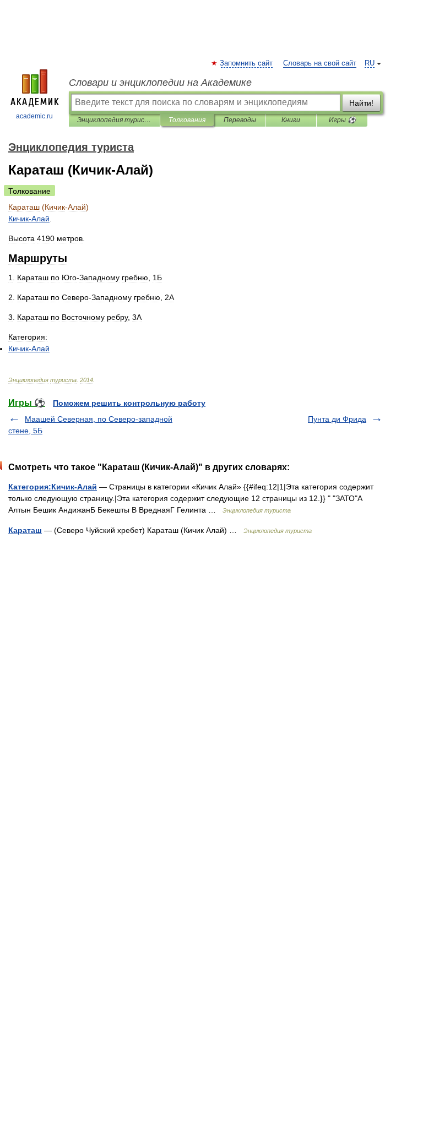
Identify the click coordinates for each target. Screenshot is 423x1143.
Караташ (25, 530)
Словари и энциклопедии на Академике (160, 82)
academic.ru (34, 116)
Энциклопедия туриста (114, 120)
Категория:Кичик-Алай (52, 486)
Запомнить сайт (247, 63)
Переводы (240, 120)
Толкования (187, 120)
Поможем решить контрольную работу (129, 403)
